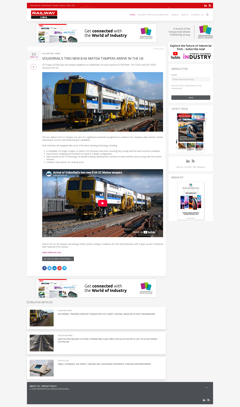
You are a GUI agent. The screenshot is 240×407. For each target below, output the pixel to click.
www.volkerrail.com (51, 252)
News (132, 14)
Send (191, 97)
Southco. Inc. (63, 360)
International (35, 5)
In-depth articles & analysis (153, 14)
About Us (35, 386)
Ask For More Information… (59, 258)
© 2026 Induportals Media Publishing (49, 389)
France (62, 5)
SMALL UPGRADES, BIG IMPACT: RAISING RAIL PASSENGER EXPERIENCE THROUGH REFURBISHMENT (104, 364)
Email (174, 75)
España (55, 5)
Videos (174, 14)
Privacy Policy (49, 386)
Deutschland (46, 5)
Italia (68, 5)
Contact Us (197, 14)
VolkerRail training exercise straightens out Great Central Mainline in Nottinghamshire (106, 314)
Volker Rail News (51, 53)
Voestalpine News (65, 335)
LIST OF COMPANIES (39, 391)
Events (184, 14)
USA (73, 5)
